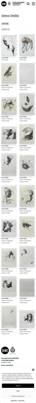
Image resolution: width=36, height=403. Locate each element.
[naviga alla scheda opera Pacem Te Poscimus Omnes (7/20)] (9, 286)
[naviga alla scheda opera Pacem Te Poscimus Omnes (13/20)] (9, 164)
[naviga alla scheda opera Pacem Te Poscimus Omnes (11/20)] (9, 257)
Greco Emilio (5, 57)
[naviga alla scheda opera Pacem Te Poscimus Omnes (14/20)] (9, 196)
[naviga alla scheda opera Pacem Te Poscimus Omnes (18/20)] (27, 319)
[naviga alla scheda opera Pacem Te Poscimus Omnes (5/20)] (27, 104)
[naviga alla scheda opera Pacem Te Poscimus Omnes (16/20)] (27, 196)
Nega (18, 391)
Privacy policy (21, 400)
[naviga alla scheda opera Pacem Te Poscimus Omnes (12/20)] (9, 135)
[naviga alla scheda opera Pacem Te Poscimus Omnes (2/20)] (9, 73)
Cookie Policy (14, 400)
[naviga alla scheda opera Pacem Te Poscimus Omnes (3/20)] (27, 73)
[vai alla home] (5, 350)
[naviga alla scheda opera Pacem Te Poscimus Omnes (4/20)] (9, 106)
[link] (4, 3)
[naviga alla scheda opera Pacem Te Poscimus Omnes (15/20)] (27, 165)
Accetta (18, 386)
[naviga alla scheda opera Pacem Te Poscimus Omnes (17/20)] (27, 134)
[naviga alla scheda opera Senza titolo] (9, 45)
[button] (33, 370)
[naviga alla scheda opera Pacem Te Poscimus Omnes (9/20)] (27, 226)
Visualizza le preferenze (18, 396)
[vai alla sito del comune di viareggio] (13, 350)
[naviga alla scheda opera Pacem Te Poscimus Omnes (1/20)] (9, 317)
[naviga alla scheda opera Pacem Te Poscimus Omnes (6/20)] (27, 287)
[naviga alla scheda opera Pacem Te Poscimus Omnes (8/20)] (27, 256)
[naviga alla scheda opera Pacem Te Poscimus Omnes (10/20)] (9, 228)
